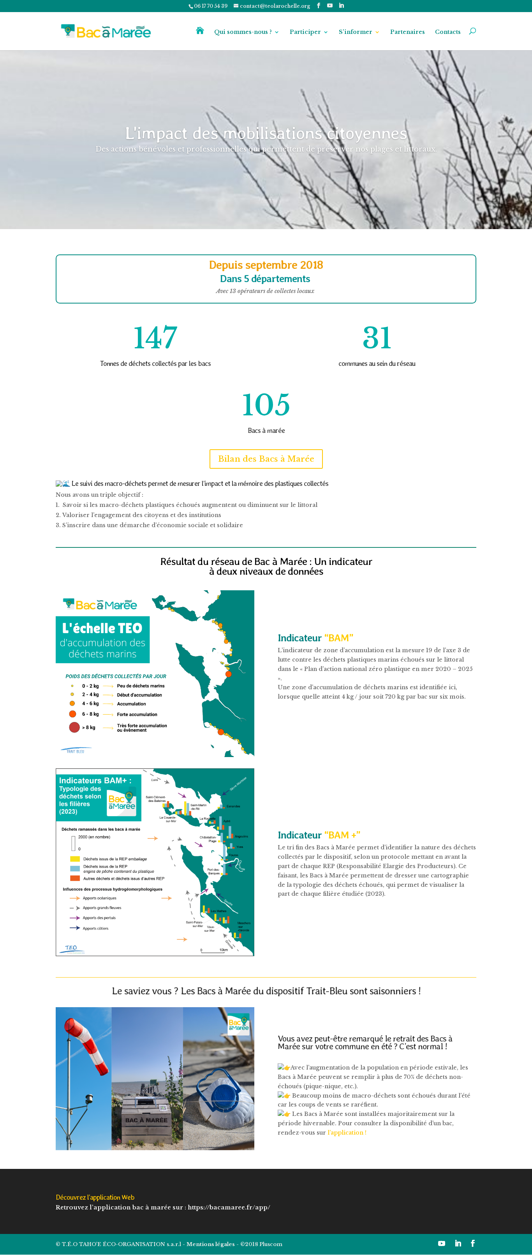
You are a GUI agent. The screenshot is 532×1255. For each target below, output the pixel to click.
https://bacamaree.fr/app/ (229, 1207)
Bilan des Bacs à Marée (266, 459)
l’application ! (348, 1132)
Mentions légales (211, 1244)
